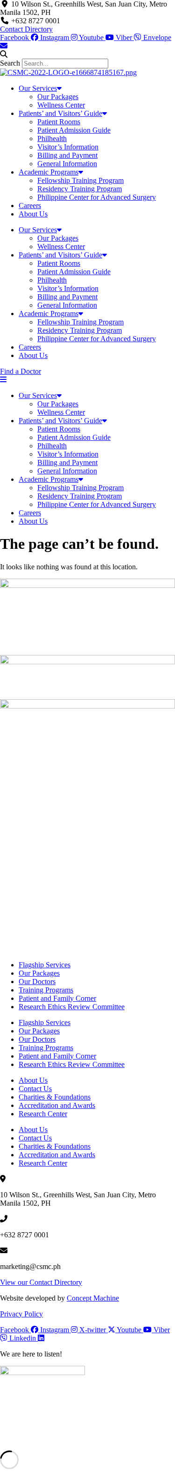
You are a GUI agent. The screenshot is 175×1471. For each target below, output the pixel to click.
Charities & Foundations (55, 1097)
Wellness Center (61, 105)
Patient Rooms (58, 122)
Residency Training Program (79, 189)
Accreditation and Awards (57, 1105)
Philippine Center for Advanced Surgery (96, 197)
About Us (33, 214)
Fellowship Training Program (80, 180)
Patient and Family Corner (57, 998)
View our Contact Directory (41, 1282)
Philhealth (52, 138)
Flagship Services (44, 965)
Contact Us (35, 1089)
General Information (67, 164)
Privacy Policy (21, 1314)
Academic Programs (48, 172)
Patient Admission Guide (74, 130)
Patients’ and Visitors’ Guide (60, 113)
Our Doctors (37, 981)
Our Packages (57, 97)
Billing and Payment (67, 155)
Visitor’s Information (67, 147)
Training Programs (46, 990)
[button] (87, 54)
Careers (30, 205)
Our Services (38, 88)
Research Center (43, 1114)
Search (10, 63)
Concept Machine (93, 1298)
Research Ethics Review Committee (72, 1007)
